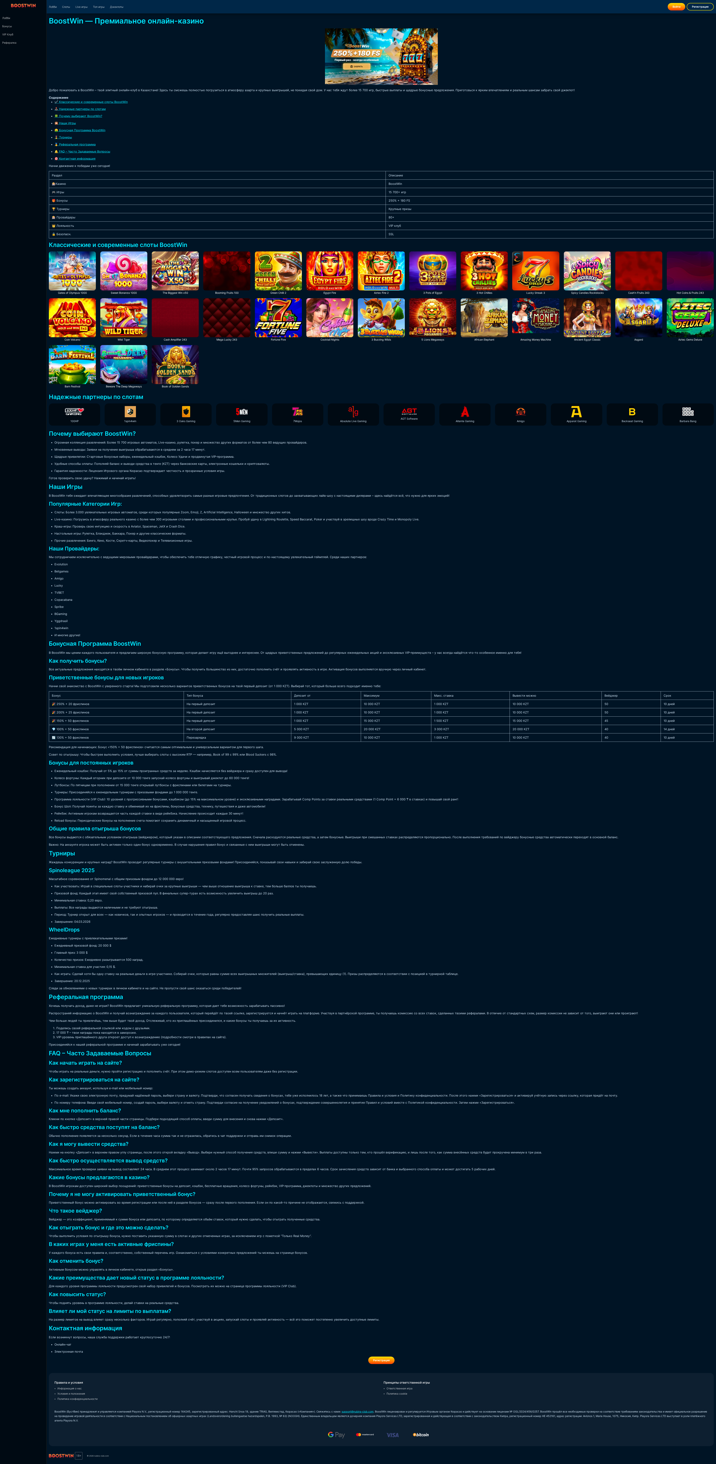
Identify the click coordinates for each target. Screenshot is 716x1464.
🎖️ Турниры (63, 137)
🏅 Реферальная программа (75, 144)
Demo (175, 368)
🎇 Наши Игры (65, 123)
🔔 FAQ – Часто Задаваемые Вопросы (82, 151)
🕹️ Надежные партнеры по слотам (80, 109)
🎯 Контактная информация (74, 158)
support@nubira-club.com (357, 1411)
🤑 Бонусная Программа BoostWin (79, 130)
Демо (72, 275)
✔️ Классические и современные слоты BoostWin (91, 102)
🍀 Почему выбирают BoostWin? (78, 116)
